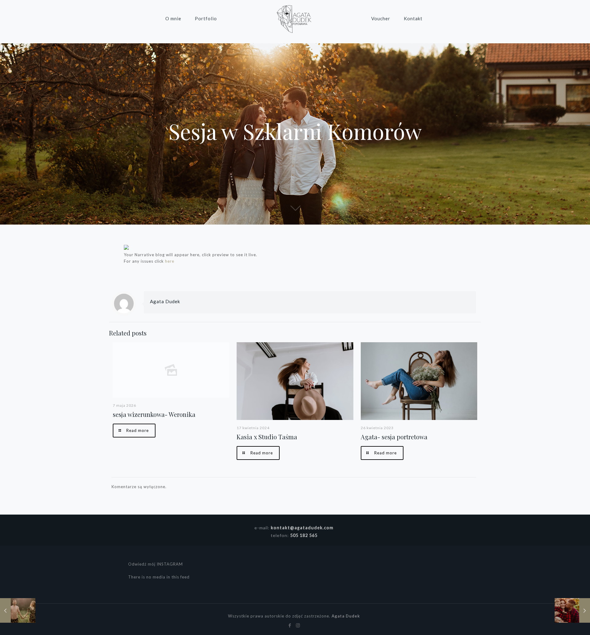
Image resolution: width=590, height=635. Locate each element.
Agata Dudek (165, 301)
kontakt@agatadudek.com (302, 527)
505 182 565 (303, 535)
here (169, 261)
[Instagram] (298, 625)
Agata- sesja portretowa (394, 437)
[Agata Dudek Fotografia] (294, 18)
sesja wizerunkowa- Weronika (154, 414)
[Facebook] (290, 625)
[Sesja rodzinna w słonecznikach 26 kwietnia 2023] (572, 610)
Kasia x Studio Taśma (267, 437)
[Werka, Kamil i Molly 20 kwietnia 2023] (17, 610)
